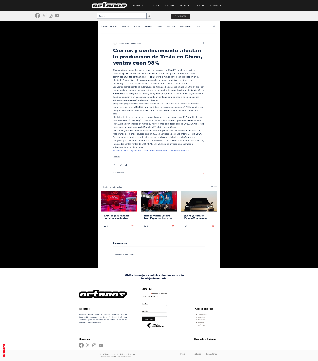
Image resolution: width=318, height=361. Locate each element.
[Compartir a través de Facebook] (114, 165)
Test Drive (171, 26)
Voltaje (159, 26)
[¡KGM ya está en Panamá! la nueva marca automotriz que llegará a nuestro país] (199, 201)
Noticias (125, 26)
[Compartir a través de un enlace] (126, 165)
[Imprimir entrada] (132, 165)
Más (198, 26)
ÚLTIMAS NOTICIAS (109, 26)
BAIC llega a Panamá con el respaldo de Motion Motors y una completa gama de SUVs (116, 216)
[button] (214, 26)
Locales (148, 26)
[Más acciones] (203, 43)
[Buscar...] (148, 16)
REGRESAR (4, 350)
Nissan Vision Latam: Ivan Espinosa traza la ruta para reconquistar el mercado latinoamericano (158, 216)
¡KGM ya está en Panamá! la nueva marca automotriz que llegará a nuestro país (197, 216)
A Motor (137, 26)
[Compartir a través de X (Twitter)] (120, 165)
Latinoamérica (186, 26)
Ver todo (214, 187)
